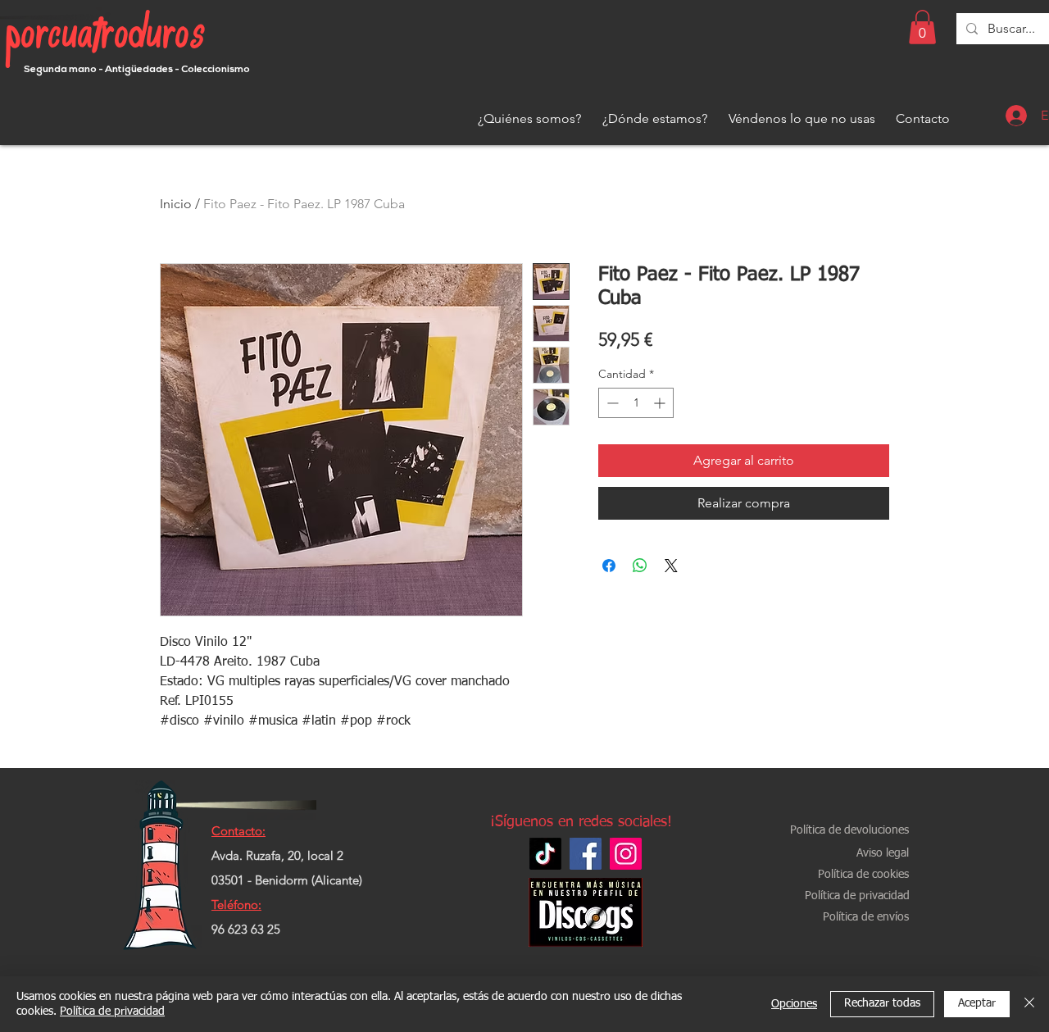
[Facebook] (586, 854)
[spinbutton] (636, 403)
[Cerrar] (1029, 1004)
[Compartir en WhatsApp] (640, 565)
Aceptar (977, 1003)
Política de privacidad (112, 1011)
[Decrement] (611, 403)
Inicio (176, 203)
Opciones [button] (794, 1004)
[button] (922, 27)
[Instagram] (626, 854)
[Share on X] (671, 565)
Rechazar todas (882, 1003)
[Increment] (661, 403)
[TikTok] (545, 854)
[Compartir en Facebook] (609, 565)
